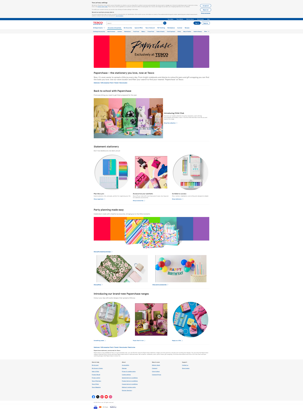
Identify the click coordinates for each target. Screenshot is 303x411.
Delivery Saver (156, 365)
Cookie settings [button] (126, 374)
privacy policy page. (103, 6)
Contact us (185, 365)
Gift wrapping (105, 83)
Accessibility (125, 365)
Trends (116, 83)
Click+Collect (156, 371)
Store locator (123, 83)
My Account (95, 365)
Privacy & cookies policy (129, 371)
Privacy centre (96, 378)
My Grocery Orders (97, 368)
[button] (170, 19)
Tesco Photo (95, 384)
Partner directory (127, 390)
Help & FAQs (95, 371)
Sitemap (124, 368)
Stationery (97, 83)
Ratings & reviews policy (129, 387)
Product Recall (96, 374)
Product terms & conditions (130, 381)
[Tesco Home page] (98, 23)
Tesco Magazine (96, 387)
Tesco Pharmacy (96, 381)
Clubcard (154, 368)
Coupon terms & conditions (130, 384)
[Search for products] (164, 23)
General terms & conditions (130, 378)
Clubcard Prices (156, 374)
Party (111, 83)
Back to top (131, 347)
